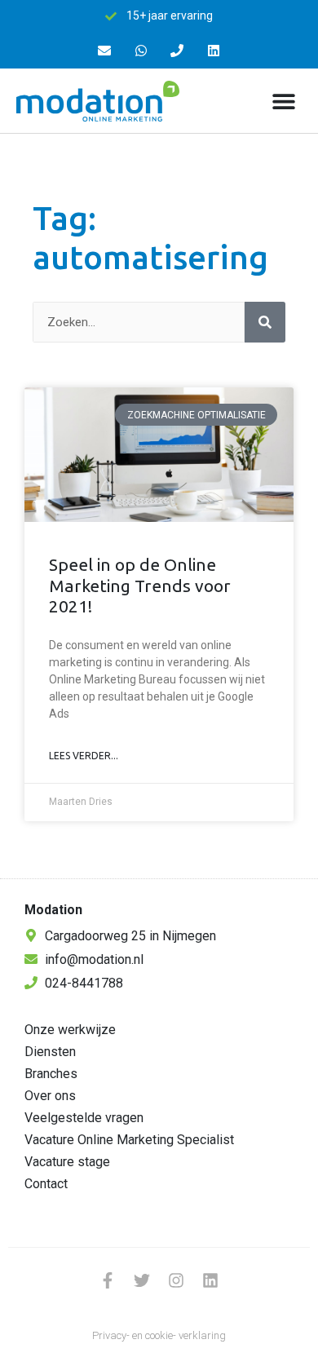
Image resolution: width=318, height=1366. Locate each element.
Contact (46, 1183)
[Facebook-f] (107, 1280)
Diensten (50, 1051)
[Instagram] (176, 1280)
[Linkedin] (214, 51)
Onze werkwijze (70, 1029)
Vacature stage (67, 1161)
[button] (283, 100)
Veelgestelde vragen (84, 1117)
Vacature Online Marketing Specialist (129, 1139)
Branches (50, 1073)
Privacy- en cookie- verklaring (159, 1335)
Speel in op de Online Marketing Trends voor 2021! (140, 585)
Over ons (50, 1095)
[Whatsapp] (140, 51)
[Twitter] (142, 1280)
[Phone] (177, 51)
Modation (53, 909)
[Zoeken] (265, 322)
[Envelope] (104, 51)
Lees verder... (83, 755)
